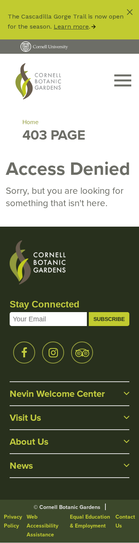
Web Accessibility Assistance (42, 526)
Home (30, 122)
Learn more (71, 26)
